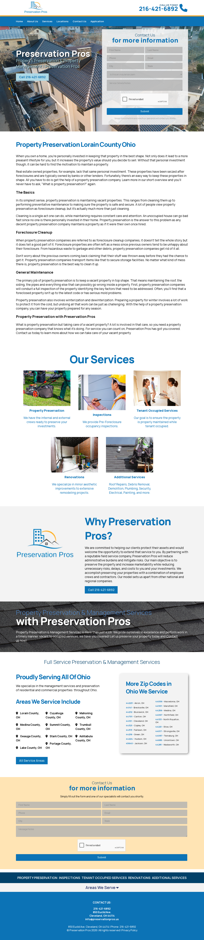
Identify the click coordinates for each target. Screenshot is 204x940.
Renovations (139, 878)
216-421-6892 (158, 9)
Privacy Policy (129, 930)
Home (19, 21)
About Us (32, 21)
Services (47, 21)
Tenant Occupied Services (104, 878)
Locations (62, 21)
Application (97, 21)
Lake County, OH (31, 748)
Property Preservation (37, 878)
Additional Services (169, 878)
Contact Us (79, 21)
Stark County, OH (60, 736)
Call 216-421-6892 (32, 77)
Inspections (69, 878)
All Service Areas (31, 761)
